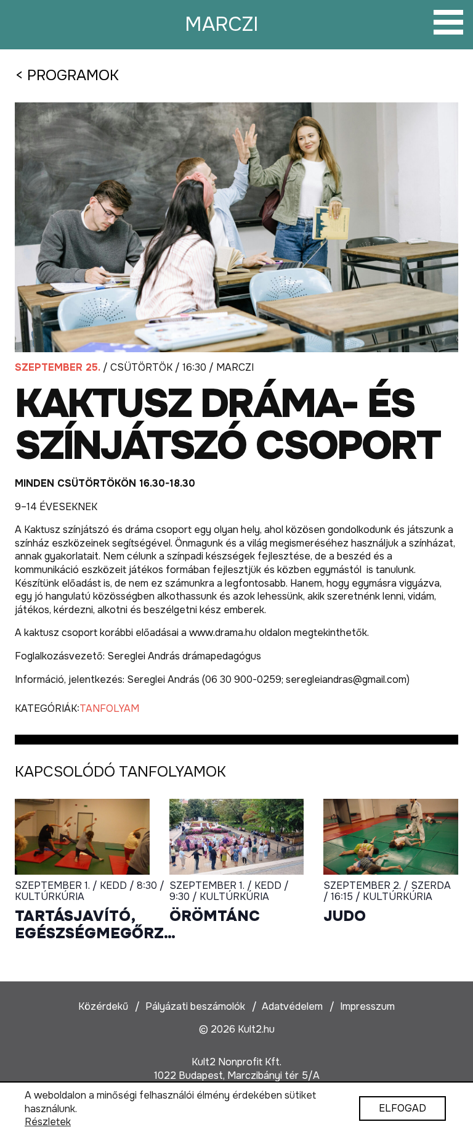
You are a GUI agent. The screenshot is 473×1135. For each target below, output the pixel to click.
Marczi (222, 24)
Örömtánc (214, 916)
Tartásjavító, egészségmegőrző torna (95, 924)
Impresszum (367, 1006)
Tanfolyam (109, 708)
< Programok (67, 75)
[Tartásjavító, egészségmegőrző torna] (82, 837)
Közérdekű (103, 1006)
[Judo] (390, 837)
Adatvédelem (292, 1006)
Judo (344, 916)
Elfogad (402, 1108)
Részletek (48, 1121)
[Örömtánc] (236, 837)
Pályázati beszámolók (195, 1006)
